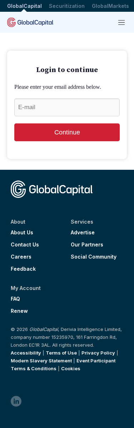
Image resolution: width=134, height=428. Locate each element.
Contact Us (25, 244)
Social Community (93, 256)
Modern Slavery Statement (41, 360)
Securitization (67, 6)
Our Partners (87, 244)
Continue (67, 132)
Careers (21, 256)
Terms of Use (61, 353)
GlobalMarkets (110, 6)
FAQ (15, 298)
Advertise (83, 232)
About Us (22, 232)
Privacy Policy (98, 353)
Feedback (23, 268)
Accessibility (26, 353)
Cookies (70, 368)
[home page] (30, 22)
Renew (19, 311)
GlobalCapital (24, 6)
